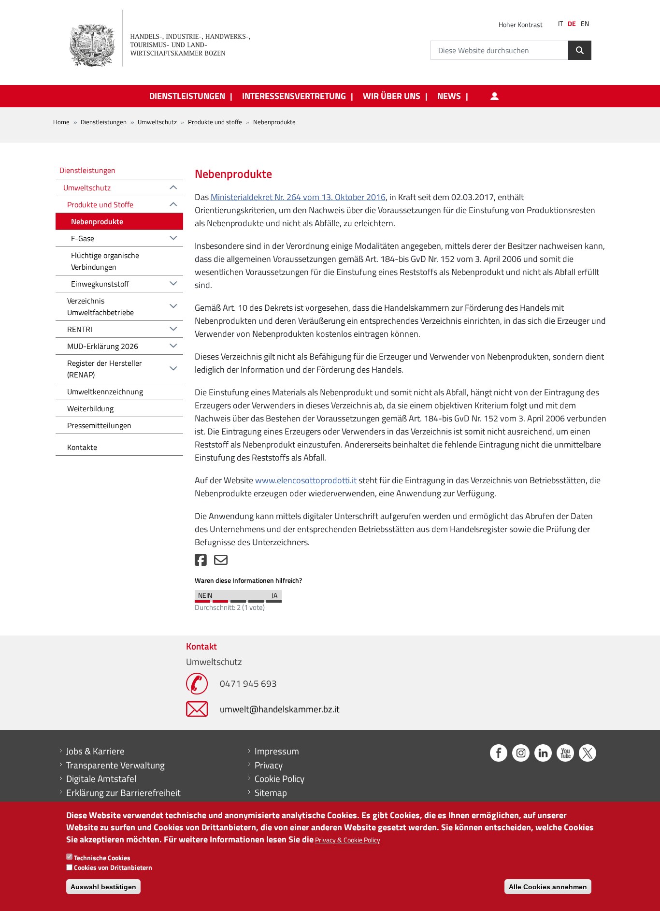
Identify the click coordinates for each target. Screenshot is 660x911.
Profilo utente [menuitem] (494, 96)
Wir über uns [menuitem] (391, 96)
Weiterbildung (90, 408)
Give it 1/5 (202, 599)
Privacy (269, 765)
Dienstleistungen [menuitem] (187, 96)
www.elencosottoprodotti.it (306, 480)
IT (560, 23)
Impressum (277, 751)
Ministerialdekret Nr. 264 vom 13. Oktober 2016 (298, 196)
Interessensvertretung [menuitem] (294, 96)
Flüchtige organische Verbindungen (105, 261)
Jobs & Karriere (95, 751)
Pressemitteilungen (99, 425)
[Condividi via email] (221, 562)
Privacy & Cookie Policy (347, 840)
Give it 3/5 (238, 599)
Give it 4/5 (256, 599)
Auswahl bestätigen (103, 887)
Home (61, 122)
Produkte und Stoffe (100, 204)
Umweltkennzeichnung (105, 391)
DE (572, 23)
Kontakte (82, 447)
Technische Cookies (102, 858)
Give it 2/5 (220, 599)
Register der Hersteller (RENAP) (104, 368)
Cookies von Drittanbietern (113, 868)
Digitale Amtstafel (101, 778)
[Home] (165, 39)
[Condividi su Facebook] (201, 562)
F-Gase (82, 238)
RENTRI (79, 329)
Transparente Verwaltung (115, 765)
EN (585, 23)
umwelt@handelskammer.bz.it (280, 709)
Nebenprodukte (97, 221)
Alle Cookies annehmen (548, 887)
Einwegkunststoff (100, 283)
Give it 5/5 (274, 599)
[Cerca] (579, 50)
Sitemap (271, 792)
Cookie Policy (279, 778)
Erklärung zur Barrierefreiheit (123, 792)
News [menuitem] (449, 96)
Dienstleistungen (104, 122)
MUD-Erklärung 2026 (102, 346)
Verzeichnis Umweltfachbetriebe (100, 306)
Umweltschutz (157, 122)
